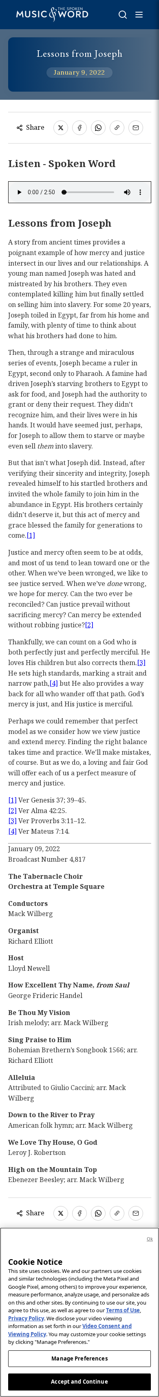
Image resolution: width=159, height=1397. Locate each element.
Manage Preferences (79, 1358)
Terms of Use (123, 1310)
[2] (89, 624)
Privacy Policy (26, 1318)
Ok (150, 1239)
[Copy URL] (117, 127)
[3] (141, 662)
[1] (30, 535)
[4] (53, 683)
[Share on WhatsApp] (98, 127)
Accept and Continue (79, 1381)
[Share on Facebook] (79, 127)
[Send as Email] (135, 127)
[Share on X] (60, 127)
